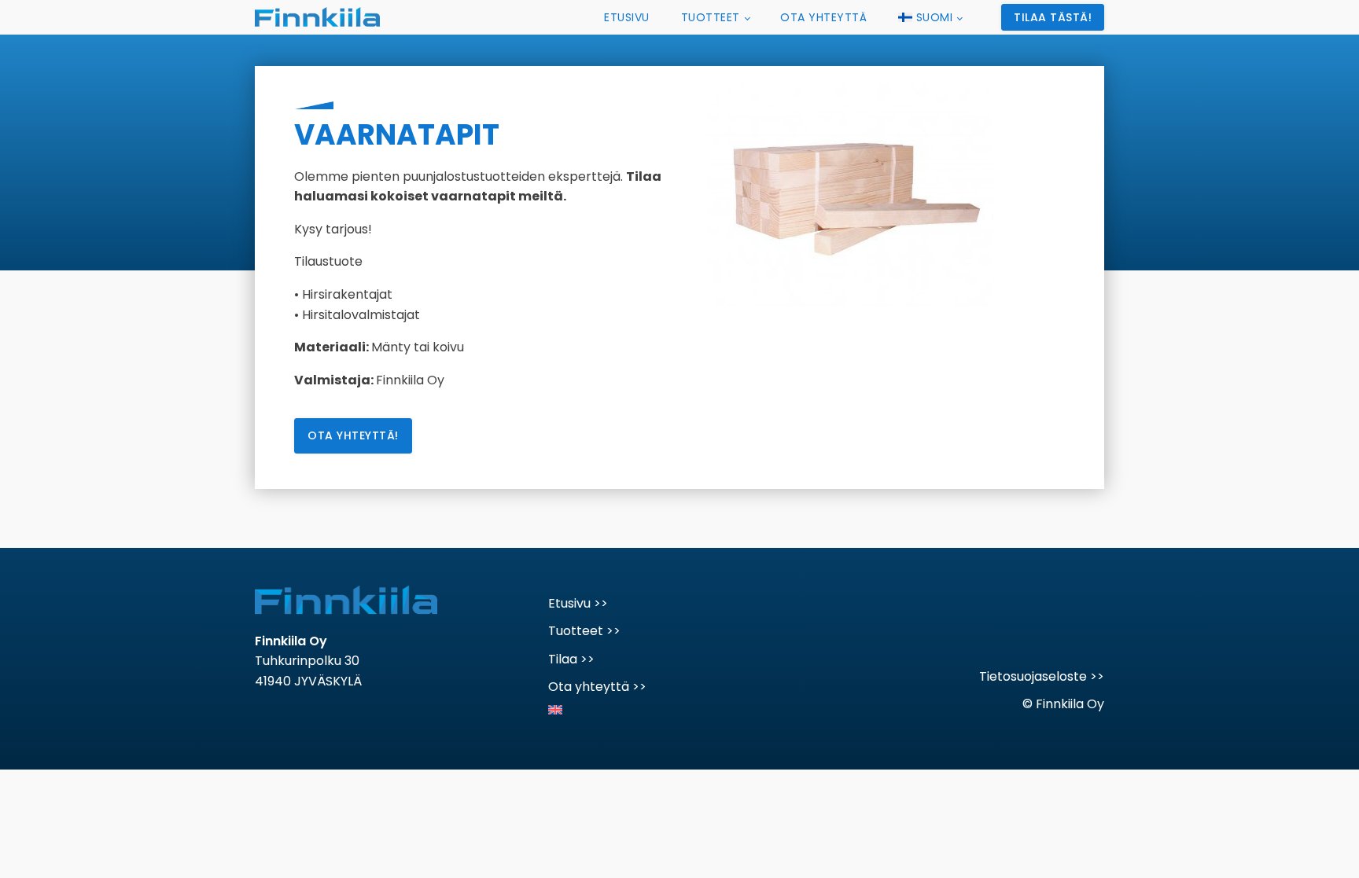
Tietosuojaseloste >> (1041, 676)
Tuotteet (710, 17)
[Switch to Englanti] (597, 706)
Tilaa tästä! (1053, 17)
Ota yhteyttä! (353, 435)
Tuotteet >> (584, 631)
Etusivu (627, 17)
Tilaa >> (571, 659)
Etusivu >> (578, 603)
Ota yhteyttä (823, 17)
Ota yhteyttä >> (597, 687)
